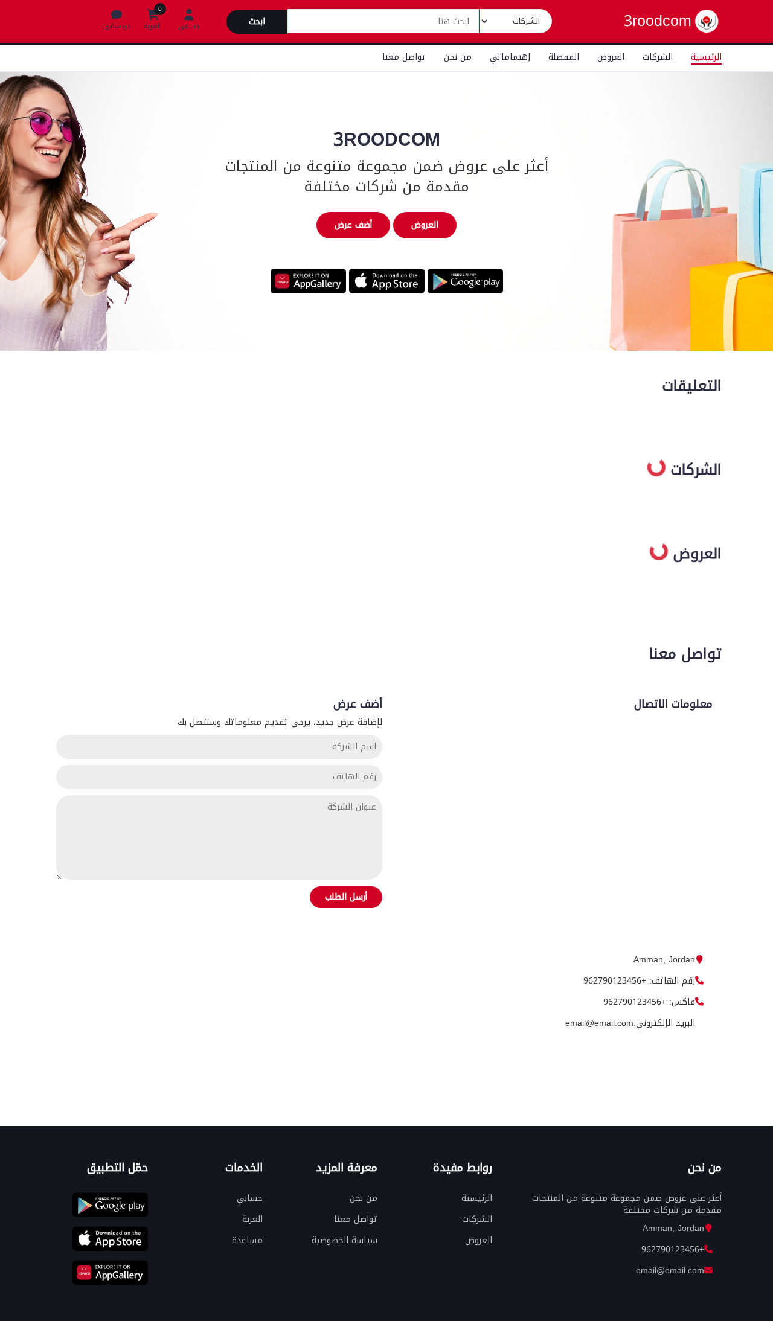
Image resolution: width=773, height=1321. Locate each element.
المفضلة (563, 57)
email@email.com (670, 1270)
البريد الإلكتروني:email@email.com (630, 1023)
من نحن (458, 57)
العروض (610, 57)
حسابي (250, 1198)
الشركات (658, 57)
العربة (252, 1219)
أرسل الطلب (346, 897)
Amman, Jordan (664, 960)
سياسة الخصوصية (344, 1240)
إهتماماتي (510, 57)
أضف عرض (353, 225)
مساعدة (247, 1240)
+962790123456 (672, 1249)
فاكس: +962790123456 (649, 1002)
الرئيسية (706, 57)
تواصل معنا (404, 57)
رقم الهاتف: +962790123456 (639, 981)
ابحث (257, 21)
